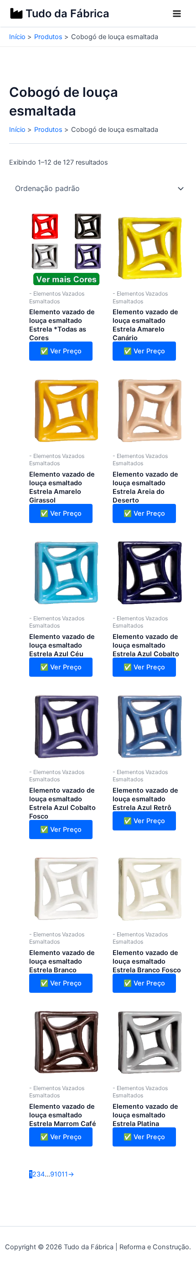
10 (58, 1174)
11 (65, 1174)
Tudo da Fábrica (67, 13)
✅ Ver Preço (61, 351)
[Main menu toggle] (176, 13)
